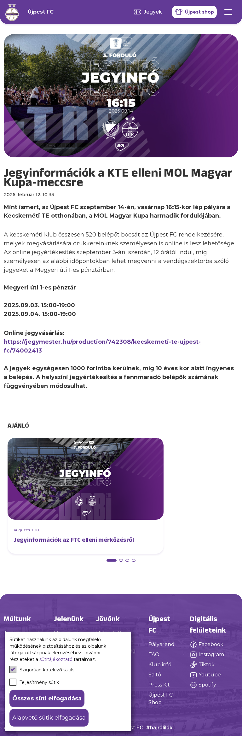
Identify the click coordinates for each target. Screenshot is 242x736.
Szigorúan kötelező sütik (47, 670)
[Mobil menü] (228, 12)
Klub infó (159, 665)
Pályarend (161, 644)
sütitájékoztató (55, 659)
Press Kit (159, 685)
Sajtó (154, 675)
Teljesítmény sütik (39, 682)
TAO (153, 654)
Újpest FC (41, 12)
